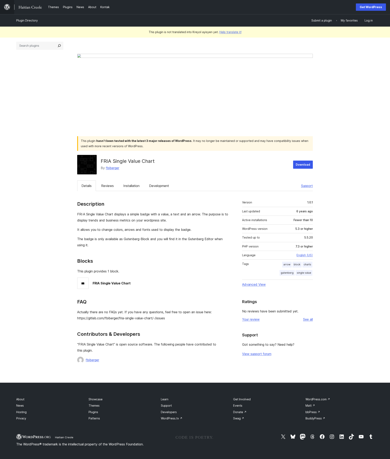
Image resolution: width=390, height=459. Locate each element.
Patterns (94, 418)
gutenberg (287, 272)
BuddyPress (315, 418)
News (20, 405)
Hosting (21, 412)
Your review (251, 319)
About (20, 399)
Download (303, 164)
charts (307, 264)
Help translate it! (230, 32)
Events (237, 405)
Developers (169, 412)
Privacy (21, 418)
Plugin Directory (27, 20)
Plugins (93, 412)
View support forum (256, 354)
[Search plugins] (59, 46)
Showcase (96, 399)
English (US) (305, 255)
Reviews (107, 186)
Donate (240, 412)
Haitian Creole (64, 437)
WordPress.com (318, 399)
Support (307, 186)
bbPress (313, 412)
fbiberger (112, 168)
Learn (164, 399)
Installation (131, 186)
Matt (310, 405)
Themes (94, 405)
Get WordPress (371, 7)
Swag (238, 418)
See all (308, 319)
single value (304, 272)
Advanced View (254, 284)
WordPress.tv (171, 418)
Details (86, 186)
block (297, 264)
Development (159, 186)
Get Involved (242, 399)
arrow (286, 264)
